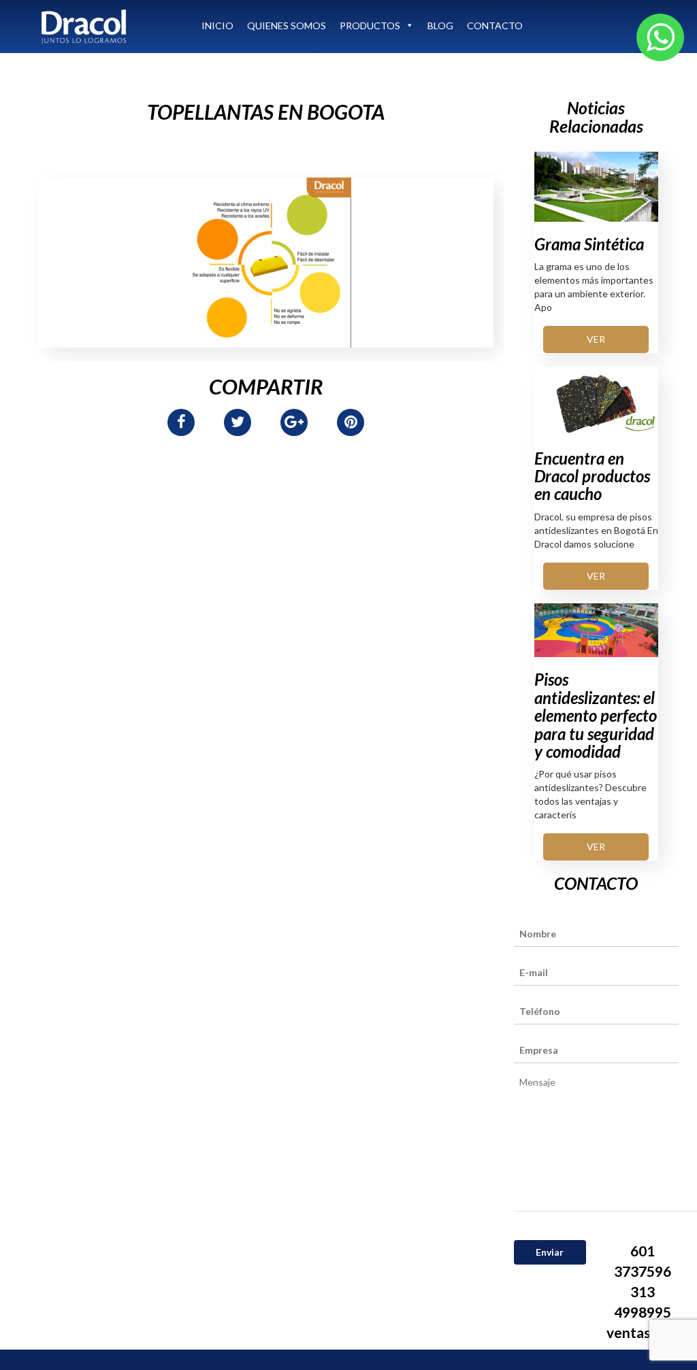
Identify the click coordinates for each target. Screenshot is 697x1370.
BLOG (440, 25)
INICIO (217, 25)
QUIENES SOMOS (286, 25)
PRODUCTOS (370, 25)
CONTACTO (495, 25)
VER (596, 339)
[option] (266, 262)
